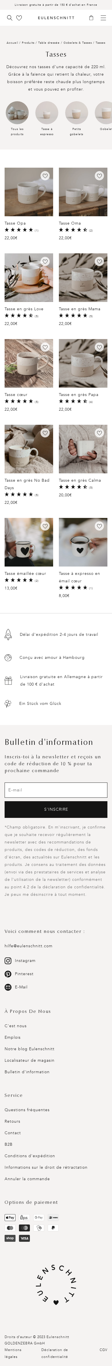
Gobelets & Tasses (78, 43)
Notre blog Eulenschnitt (30, 1048)
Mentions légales (13, 1353)
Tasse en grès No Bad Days (27, 484)
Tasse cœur (16, 394)
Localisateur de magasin (30, 1060)
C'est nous (16, 1025)
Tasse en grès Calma (80, 480)
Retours (12, 1121)
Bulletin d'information (27, 1072)
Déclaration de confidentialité (54, 1353)
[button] (93, 18)
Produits (28, 43)
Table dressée (49, 43)
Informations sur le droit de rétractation (46, 1167)
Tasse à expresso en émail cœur (79, 577)
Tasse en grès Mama (80, 309)
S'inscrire (56, 809)
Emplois (13, 1037)
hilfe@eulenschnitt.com (29, 946)
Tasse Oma (70, 223)
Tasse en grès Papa (79, 394)
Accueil (12, 43)
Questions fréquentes (27, 1109)
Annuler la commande (27, 1178)
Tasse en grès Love (24, 309)
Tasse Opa (15, 223)
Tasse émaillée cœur (25, 573)
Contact (13, 1132)
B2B (9, 1144)
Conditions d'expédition (30, 1155)
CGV (103, 1350)
